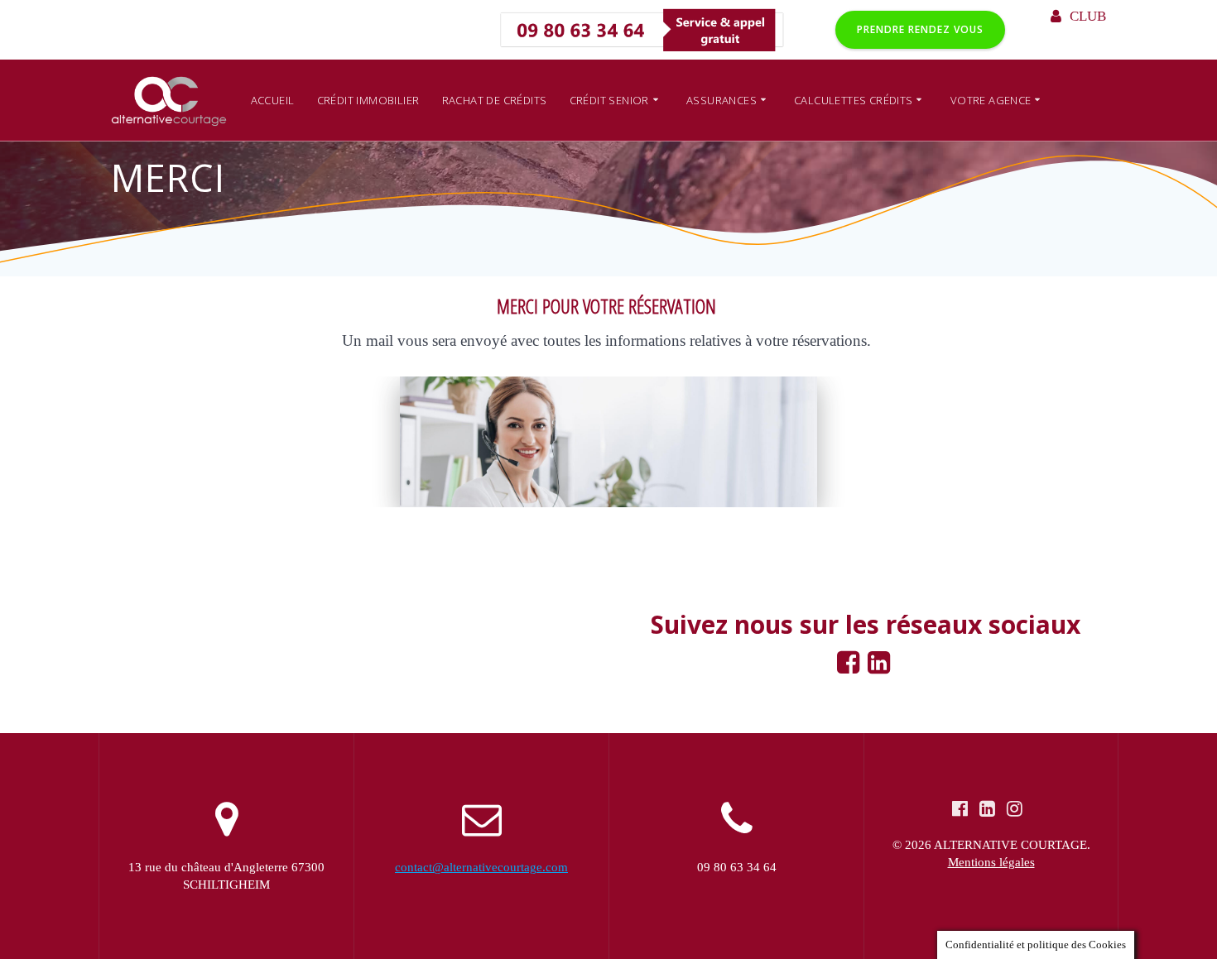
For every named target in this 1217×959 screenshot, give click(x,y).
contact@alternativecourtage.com (481, 867)
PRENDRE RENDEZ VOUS (920, 29)
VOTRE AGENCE (991, 100)
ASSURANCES (721, 100)
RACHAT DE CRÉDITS (494, 100)
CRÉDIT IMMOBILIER (368, 100)
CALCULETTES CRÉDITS (853, 100)
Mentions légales (991, 862)
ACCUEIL (273, 100)
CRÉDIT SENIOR (609, 100)
